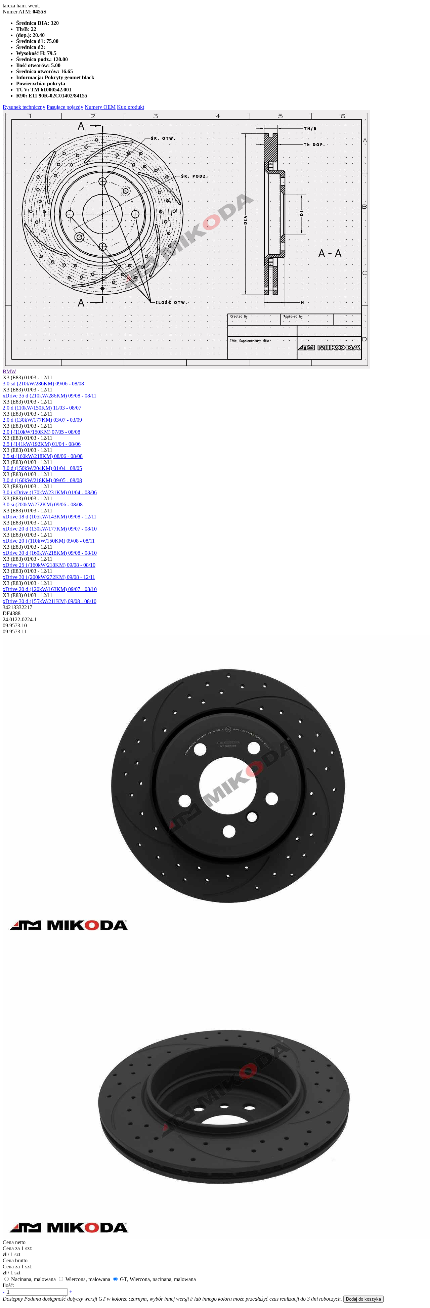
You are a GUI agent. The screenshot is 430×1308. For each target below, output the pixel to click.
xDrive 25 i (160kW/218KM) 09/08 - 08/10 (49, 565)
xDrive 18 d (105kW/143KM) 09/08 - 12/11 (49, 516)
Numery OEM (100, 107)
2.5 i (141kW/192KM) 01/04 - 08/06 (42, 444)
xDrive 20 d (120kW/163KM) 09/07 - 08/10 (50, 589)
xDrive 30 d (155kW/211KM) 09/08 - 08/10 (49, 601)
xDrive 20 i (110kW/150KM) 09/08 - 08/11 (49, 541)
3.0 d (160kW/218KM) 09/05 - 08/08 (42, 480)
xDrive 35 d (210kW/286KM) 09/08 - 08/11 (49, 395)
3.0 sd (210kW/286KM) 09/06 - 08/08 (43, 383)
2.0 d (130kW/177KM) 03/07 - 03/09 (42, 420)
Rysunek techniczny (24, 107)
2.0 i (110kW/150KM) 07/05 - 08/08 (41, 432)
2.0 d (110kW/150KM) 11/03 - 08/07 (42, 408)
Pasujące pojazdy (65, 107)
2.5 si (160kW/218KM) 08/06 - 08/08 (43, 456)
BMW (9, 371)
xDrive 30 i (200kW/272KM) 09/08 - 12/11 (49, 577)
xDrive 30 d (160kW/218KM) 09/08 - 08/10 (50, 553)
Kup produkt (130, 107)
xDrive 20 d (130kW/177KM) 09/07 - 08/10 (50, 529)
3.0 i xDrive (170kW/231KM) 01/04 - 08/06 (50, 492)
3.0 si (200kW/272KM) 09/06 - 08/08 (43, 504)
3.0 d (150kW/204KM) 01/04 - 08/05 (42, 468)
